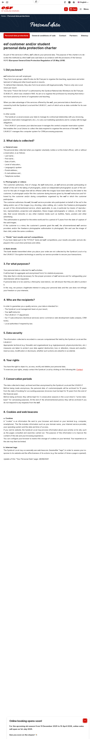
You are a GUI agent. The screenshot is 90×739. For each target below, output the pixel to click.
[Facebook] (65, 2)
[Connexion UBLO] (2, 737)
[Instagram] (69, 2)
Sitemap (84, 35)
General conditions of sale (44, 35)
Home (3, 16)
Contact (62, 35)
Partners (73, 35)
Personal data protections (16, 35)
